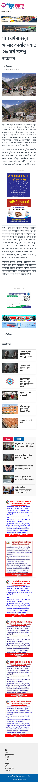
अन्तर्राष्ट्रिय (7, 770)
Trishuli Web (22, 779)
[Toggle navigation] (34, 6)
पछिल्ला (8, 439)
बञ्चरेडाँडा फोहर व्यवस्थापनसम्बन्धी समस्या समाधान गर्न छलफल (23, 490)
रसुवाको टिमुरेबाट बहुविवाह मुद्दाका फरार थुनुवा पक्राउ (26, 354)
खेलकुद (7, 764)
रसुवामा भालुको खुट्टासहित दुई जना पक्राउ (26, 368)
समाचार (7, 752)
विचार (6, 759)
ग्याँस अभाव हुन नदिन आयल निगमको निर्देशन (25, 409)
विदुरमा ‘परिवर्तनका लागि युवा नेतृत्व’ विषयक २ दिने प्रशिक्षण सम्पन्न (24, 446)
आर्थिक (7, 761)
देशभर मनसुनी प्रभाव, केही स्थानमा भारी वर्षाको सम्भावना (24, 478)
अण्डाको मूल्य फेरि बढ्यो (26, 421)
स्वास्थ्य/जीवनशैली (9, 768)
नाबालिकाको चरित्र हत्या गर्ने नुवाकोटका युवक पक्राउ (24, 467)
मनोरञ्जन (7, 766)
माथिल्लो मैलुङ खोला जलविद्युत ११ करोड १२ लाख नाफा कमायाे (26, 382)
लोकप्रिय (19, 439)
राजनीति (7, 757)
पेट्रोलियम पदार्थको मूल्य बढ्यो (26, 394)
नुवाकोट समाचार (9, 755)
